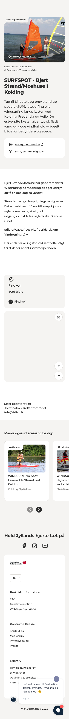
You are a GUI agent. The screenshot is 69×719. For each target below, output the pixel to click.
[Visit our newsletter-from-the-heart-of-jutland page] (45, 546)
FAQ (12, 599)
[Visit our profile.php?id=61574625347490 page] (24, 546)
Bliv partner (17, 672)
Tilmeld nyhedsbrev (23, 667)
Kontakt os (17, 631)
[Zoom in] (58, 366)
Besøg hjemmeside (27, 144)
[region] (34, 346)
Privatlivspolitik (20, 640)
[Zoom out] (58, 376)
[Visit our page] (34, 546)
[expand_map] (59, 317)
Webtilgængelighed (23, 609)
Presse (14, 645)
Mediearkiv (17, 635)
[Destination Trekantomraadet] (18, 563)
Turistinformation (21, 604)
